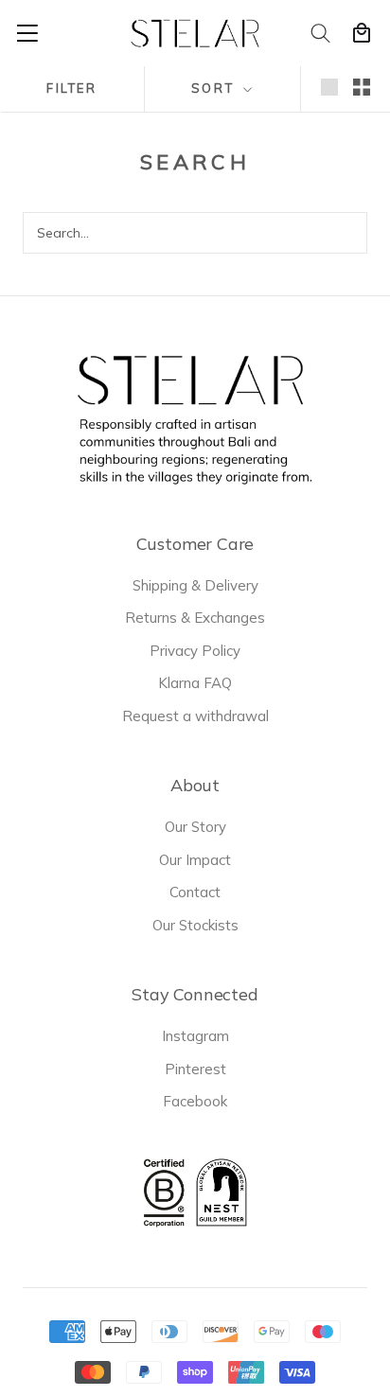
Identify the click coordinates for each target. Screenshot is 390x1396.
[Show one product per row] (329, 87)
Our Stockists (195, 925)
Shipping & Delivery (195, 585)
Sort (215, 88)
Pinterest (195, 1069)
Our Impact (195, 860)
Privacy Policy (195, 651)
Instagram (195, 1036)
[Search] (321, 33)
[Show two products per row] (361, 87)
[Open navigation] (27, 33)
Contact (195, 892)
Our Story (195, 827)
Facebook (195, 1101)
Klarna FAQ (195, 683)
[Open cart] (361, 33)
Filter (72, 88)
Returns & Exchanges (195, 618)
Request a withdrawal (195, 716)
